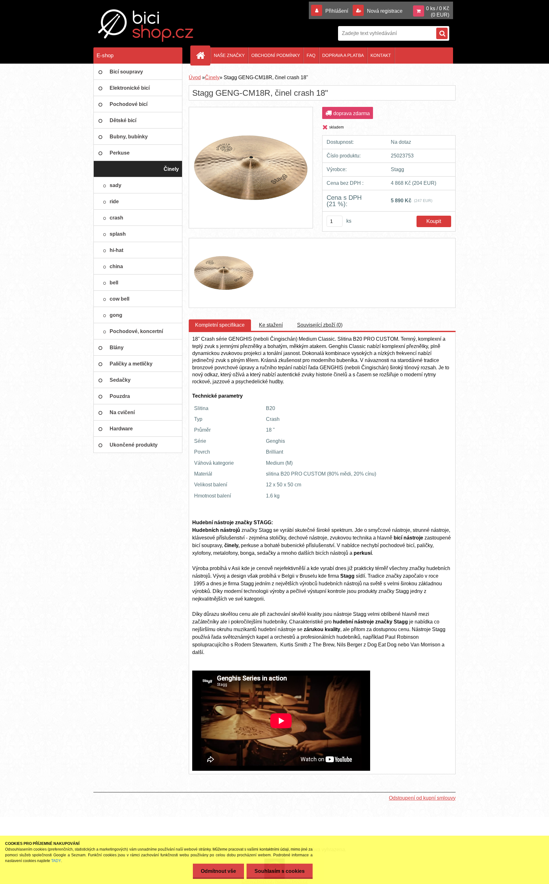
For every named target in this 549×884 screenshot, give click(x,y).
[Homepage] (203, 55)
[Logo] (145, 25)
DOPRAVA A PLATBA (343, 55)
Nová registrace (384, 11)
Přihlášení (336, 11)
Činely (212, 77)
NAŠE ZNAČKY (229, 55)
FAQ (311, 55)
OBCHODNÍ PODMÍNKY (275, 55)
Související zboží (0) (319, 325)
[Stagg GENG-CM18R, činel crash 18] (250, 112)
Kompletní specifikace (220, 325)
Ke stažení (271, 325)
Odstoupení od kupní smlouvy (422, 798)
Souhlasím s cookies (279, 871)
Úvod (195, 77)
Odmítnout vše (218, 871)
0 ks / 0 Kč (437, 8)
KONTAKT (380, 55)
